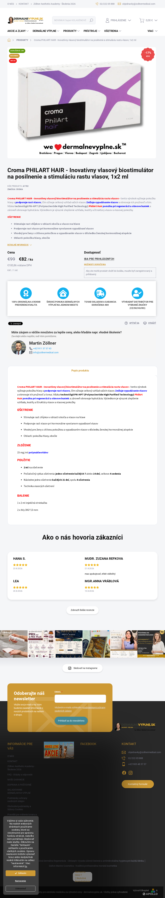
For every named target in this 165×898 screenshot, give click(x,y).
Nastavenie (20, 881)
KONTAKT (24, 4)
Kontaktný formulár (138, 784)
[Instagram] (130, 772)
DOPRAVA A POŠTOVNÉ (19, 784)
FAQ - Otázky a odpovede (19, 774)
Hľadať (91, 20)
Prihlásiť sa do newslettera (71, 720)
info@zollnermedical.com (45, 352)
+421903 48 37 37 (137, 764)
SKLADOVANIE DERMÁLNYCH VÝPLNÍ (18, 791)
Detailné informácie (18, 245)
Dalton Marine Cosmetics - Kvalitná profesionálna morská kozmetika (83, 866)
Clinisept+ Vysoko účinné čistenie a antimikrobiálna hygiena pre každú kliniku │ (107, 861)
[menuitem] (18, 31)
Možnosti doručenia (95, 264)
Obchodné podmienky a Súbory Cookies (19, 808)
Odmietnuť (20, 888)
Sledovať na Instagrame (85, 668)
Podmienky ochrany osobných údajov (17, 800)
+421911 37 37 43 (42, 348)
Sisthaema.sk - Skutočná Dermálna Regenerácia (42, 861)
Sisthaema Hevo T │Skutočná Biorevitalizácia (82, 877)
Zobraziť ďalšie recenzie (82, 610)
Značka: (15, 189)
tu (26, 866)
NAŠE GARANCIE (15, 779)
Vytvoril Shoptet (141, 890)
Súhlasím (22, 873)
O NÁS (10, 4)
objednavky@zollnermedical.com (144, 752)
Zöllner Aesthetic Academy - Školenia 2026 (55, 4)
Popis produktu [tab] (80, 370)
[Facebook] (124, 772)
